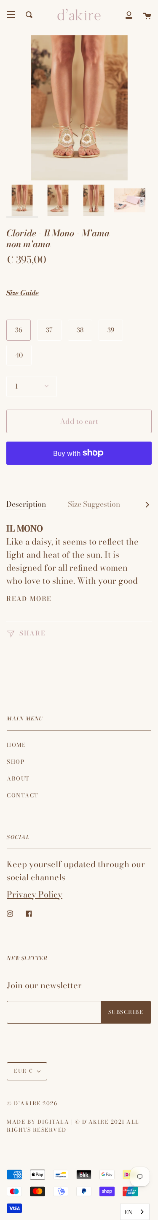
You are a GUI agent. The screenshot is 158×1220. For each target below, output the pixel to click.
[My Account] (129, 14)
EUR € (23, 1071)
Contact (23, 795)
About (18, 778)
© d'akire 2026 (32, 1103)
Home (16, 745)
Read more (28, 598)
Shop (15, 761)
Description (26, 504)
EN (128, 1212)
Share (31, 633)
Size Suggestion (94, 504)
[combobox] (135, 1212)
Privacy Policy (34, 894)
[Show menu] (11, 15)
